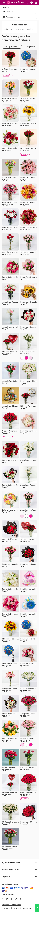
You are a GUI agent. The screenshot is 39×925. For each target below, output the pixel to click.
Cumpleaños (30, 29)
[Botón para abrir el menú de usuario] (31, 2)
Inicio (5, 29)
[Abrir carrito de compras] (36, 3)
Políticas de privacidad (11, 905)
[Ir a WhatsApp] (37, 908)
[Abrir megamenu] (4, 3)
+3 (12, 75)
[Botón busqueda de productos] (27, 2)
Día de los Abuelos (17, 29)
